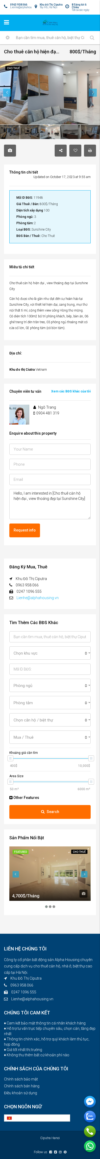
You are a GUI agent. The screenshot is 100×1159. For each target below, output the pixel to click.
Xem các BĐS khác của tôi (71, 391)
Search (53, 812)
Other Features (26, 797)
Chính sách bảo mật (21, 1079)
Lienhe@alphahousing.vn (38, 598)
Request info (25, 530)
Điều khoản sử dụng (20, 1093)
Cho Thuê (79, 851)
